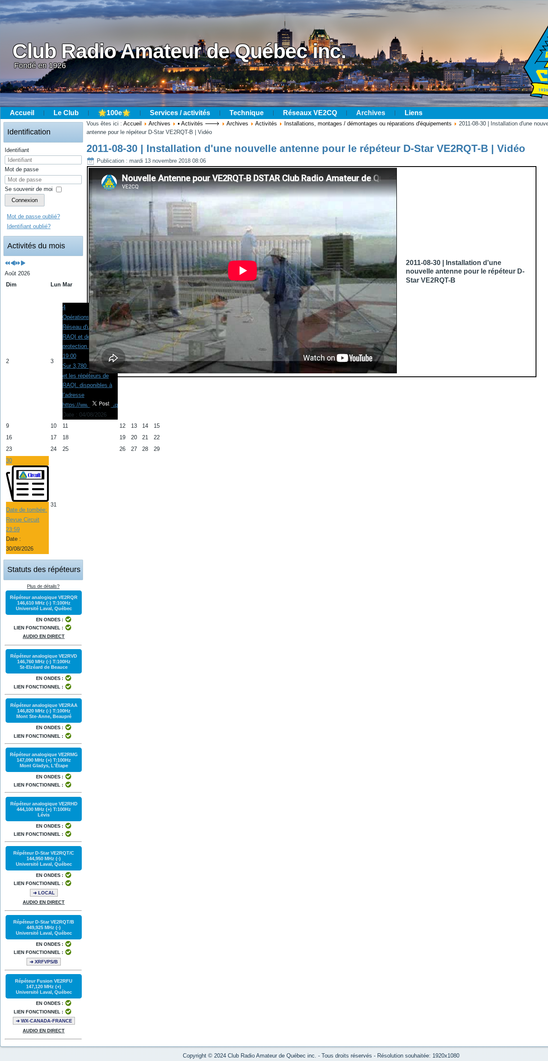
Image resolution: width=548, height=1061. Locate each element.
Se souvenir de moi (29, 189)
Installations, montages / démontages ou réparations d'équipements (368, 123)
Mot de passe (22, 169)
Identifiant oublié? (29, 226)
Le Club (66, 112)
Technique (246, 112)
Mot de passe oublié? (33, 216)
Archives (370, 112)
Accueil (22, 112)
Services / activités (180, 112)
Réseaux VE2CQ (310, 112)
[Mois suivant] (23, 263)
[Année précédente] (7, 263)
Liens (414, 112)
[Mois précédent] (12, 263)
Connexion (25, 200)
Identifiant (17, 150)
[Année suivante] (18, 263)
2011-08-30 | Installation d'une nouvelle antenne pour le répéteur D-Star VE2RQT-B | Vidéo (305, 148)
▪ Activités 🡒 (199, 123)
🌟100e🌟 (114, 112)
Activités (266, 123)
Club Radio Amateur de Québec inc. (179, 51)
